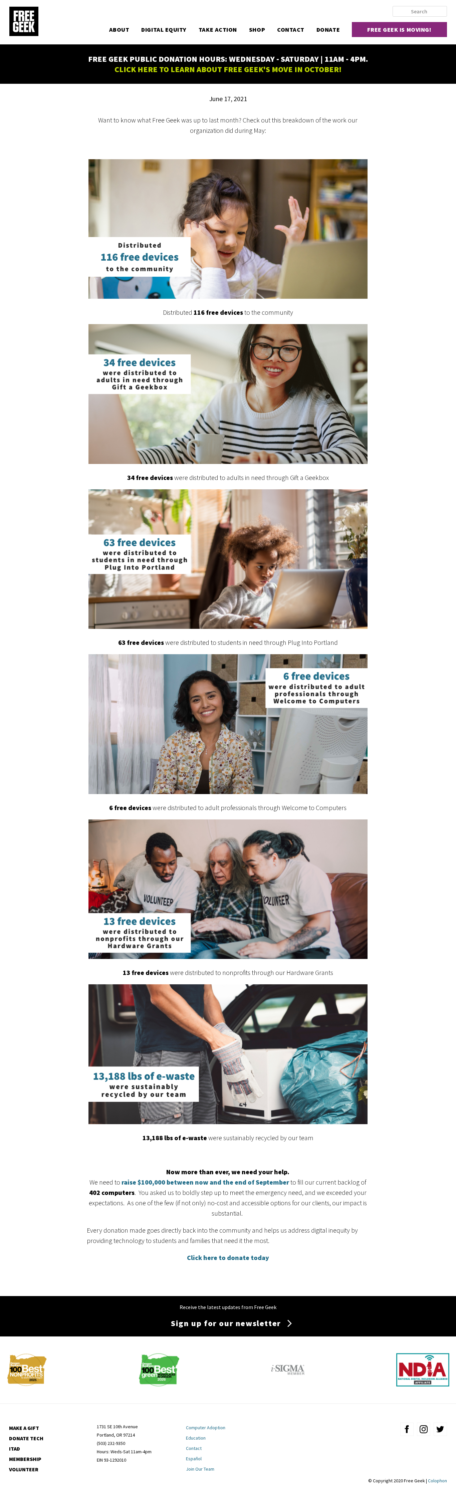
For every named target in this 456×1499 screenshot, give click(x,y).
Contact (290, 29)
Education (196, 1438)
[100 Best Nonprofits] (27, 1384)
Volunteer (23, 1469)
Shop (257, 29)
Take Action (218, 29)
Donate (328, 29)
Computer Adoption (205, 1428)
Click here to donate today (228, 1257)
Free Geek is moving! (399, 29)
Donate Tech (26, 1438)
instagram (423, 1429)
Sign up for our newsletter (226, 1323)
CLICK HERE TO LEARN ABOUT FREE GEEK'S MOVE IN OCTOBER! (228, 69)
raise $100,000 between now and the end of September (206, 1182)
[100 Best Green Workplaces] (159, 1384)
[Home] (23, 22)
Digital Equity (164, 29)
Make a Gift (24, 1428)
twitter (440, 1429)
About (119, 29)
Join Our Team (200, 1469)
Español (194, 1459)
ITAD (14, 1448)
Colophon (437, 1481)
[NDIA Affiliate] (422, 1384)
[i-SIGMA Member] (287, 1384)
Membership (25, 1459)
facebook (407, 1429)
